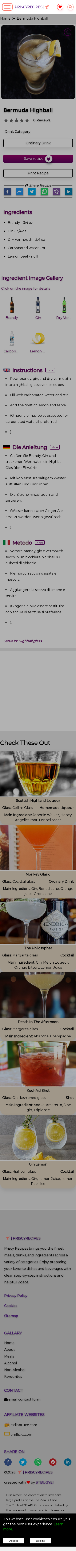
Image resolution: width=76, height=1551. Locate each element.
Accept (13, 1540)
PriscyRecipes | (30, 7)
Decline (40, 1540)
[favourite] (60, 7)
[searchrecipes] (70, 7)
